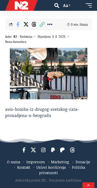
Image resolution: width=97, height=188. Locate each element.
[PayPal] (53, 150)
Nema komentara (15, 41)
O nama (13, 161)
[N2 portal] (21, 5)
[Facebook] (24, 150)
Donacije (83, 161)
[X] (33, 150)
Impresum (35, 161)
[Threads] (72, 150)
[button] (57, 5)
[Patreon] (62, 150)
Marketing (60, 161)
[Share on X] (25, 24)
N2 (15, 36)
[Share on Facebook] (17, 24)
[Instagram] (43, 150)
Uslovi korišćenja (51, 167)
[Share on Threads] (34, 24)
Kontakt (23, 167)
